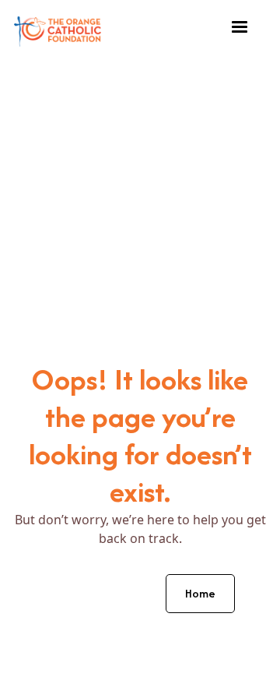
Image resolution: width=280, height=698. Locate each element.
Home (200, 593)
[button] (239, 27)
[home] (57, 27)
